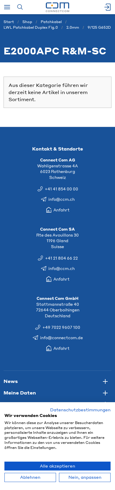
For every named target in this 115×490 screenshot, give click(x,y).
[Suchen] (20, 7)
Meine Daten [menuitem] (20, 392)
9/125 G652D (99, 27)
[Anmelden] (108, 7)
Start (9, 22)
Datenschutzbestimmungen (80, 409)
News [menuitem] (11, 381)
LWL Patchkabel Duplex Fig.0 (31, 27)
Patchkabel (51, 22)
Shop (27, 22)
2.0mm (72, 27)
